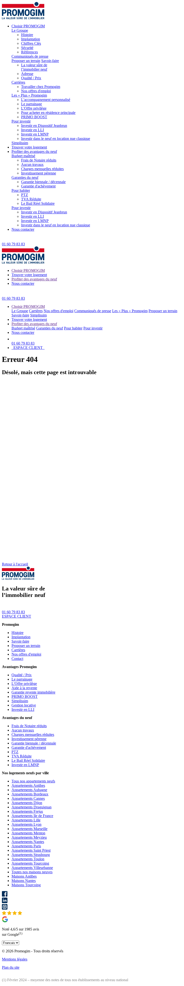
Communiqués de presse (30, 56)
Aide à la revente (24, 688)
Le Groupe (20, 30)
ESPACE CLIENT (28, 348)
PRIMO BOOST (34, 117)
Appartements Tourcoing (30, 863)
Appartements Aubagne (29, 790)
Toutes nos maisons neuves (32, 872)
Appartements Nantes (28, 842)
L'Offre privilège (33, 108)
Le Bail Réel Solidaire (38, 203)
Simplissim (20, 143)
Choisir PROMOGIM (28, 26)
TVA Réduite (31, 199)
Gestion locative (24, 705)
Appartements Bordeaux (30, 794)
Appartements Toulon (28, 859)
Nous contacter (23, 229)
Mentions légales (14, 959)
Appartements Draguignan (32, 807)
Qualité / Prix (31, 78)
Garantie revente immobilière (33, 692)
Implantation (30, 39)
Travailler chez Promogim (40, 87)
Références (29, 52)
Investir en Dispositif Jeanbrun (44, 126)
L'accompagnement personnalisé (45, 100)
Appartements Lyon (26, 824)
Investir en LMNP (35, 134)
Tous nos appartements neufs (33, 781)
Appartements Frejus (27, 811)
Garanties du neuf (25, 177)
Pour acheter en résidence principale (48, 113)
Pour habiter (21, 190)
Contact (17, 659)
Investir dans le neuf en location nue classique (55, 138)
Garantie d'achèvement (38, 186)
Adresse (27, 74)
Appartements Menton (28, 833)
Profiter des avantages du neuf (34, 151)
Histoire (27, 35)
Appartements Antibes (28, 785)
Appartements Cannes (28, 798)
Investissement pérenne (38, 173)
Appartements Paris (26, 846)
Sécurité (27, 48)
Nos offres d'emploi (36, 91)
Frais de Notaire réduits (38, 160)
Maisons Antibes (24, 876)
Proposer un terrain (26, 61)
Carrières (18, 82)
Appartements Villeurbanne (32, 868)
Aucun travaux (32, 164)
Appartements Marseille (29, 829)
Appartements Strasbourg (31, 855)
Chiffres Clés (31, 43)
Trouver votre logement (29, 147)
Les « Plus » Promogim (29, 95)
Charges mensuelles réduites (42, 169)
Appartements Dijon (27, 803)
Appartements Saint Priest (31, 850)
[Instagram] (92, 907)
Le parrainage (31, 104)
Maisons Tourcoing (26, 885)
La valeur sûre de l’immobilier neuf (34, 67)
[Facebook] (92, 894)
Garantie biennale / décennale (43, 182)
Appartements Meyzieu (29, 837)
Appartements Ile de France (32, 816)
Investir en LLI (32, 130)
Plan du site (10, 967)
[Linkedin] (92, 901)
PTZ (24, 195)
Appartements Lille (26, 820)
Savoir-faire (50, 61)
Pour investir (21, 121)
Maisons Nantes (24, 881)
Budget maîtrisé (23, 156)
